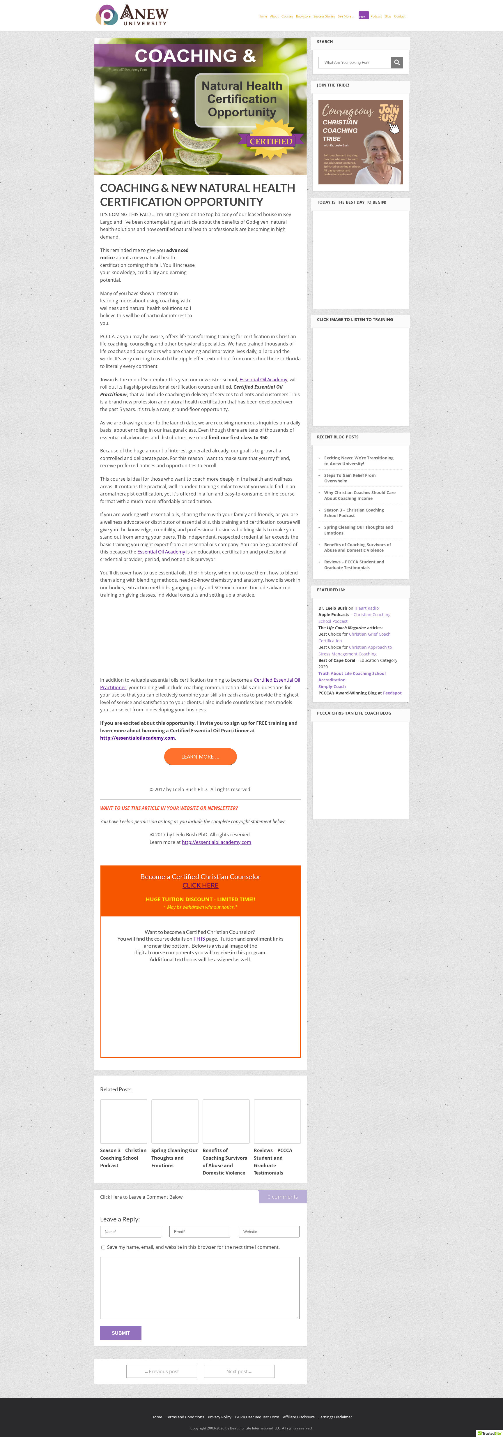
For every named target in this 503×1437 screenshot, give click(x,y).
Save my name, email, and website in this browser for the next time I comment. (193, 1247)
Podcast (376, 16)
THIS (199, 938)
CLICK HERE (201, 885)
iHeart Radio (367, 608)
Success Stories (324, 16)
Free (362, 17)
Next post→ (239, 1371)
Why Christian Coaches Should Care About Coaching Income (360, 495)
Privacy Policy (219, 1417)
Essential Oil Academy (263, 379)
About (274, 16)
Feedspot (392, 693)
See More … (346, 16)
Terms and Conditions (185, 1417)
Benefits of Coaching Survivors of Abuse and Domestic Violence (357, 547)
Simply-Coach (332, 686)
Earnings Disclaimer (335, 1417)
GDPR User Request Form (257, 1417)
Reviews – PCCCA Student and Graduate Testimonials (354, 564)
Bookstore (303, 16)
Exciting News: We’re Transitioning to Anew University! (359, 460)
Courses (287, 16)
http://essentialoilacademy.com (137, 738)
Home (263, 16)
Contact (399, 16)
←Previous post (161, 1371)
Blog (388, 16)
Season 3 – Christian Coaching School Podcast (354, 512)
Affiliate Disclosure (299, 1417)
